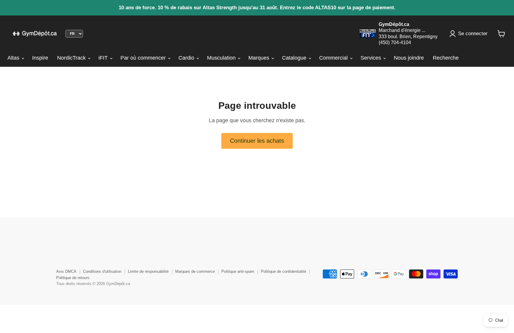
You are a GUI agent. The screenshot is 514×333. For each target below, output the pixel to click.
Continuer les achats (257, 140)
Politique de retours (73, 277)
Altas (14, 58)
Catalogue (295, 58)
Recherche (446, 58)
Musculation (222, 58)
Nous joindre (409, 58)
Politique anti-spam (237, 271)
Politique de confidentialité (283, 271)
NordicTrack (72, 58)
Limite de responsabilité (148, 271)
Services (372, 58)
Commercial (334, 58)
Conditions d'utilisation (102, 271)
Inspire (40, 58)
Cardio (187, 58)
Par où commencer (143, 58)
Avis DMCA (66, 271)
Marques (259, 58)
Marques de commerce (195, 271)
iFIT (103, 58)
